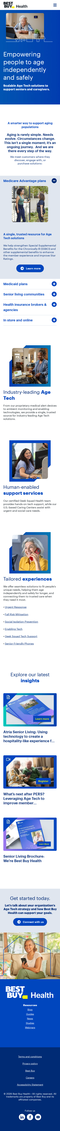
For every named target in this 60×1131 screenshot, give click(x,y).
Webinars (30, 1027)
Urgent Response (15, 607)
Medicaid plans (15, 284)
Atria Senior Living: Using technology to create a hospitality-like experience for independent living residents (29, 736)
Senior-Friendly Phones (19, 643)
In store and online (18, 320)
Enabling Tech (13, 629)
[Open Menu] (55, 5)
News (30, 1018)
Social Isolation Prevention (21, 621)
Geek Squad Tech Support (21, 636)
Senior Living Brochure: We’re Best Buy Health (23, 858)
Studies (30, 1023)
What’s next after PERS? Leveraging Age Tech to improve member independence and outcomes (28, 798)
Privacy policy (30, 1063)
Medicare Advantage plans (24, 181)
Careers (30, 1077)
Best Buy (30, 1070)
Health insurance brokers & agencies (24, 307)
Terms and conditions (30, 1056)
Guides (30, 1014)
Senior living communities (23, 294)
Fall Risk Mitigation (16, 614)
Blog (30, 1009)
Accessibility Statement (30, 1084)
